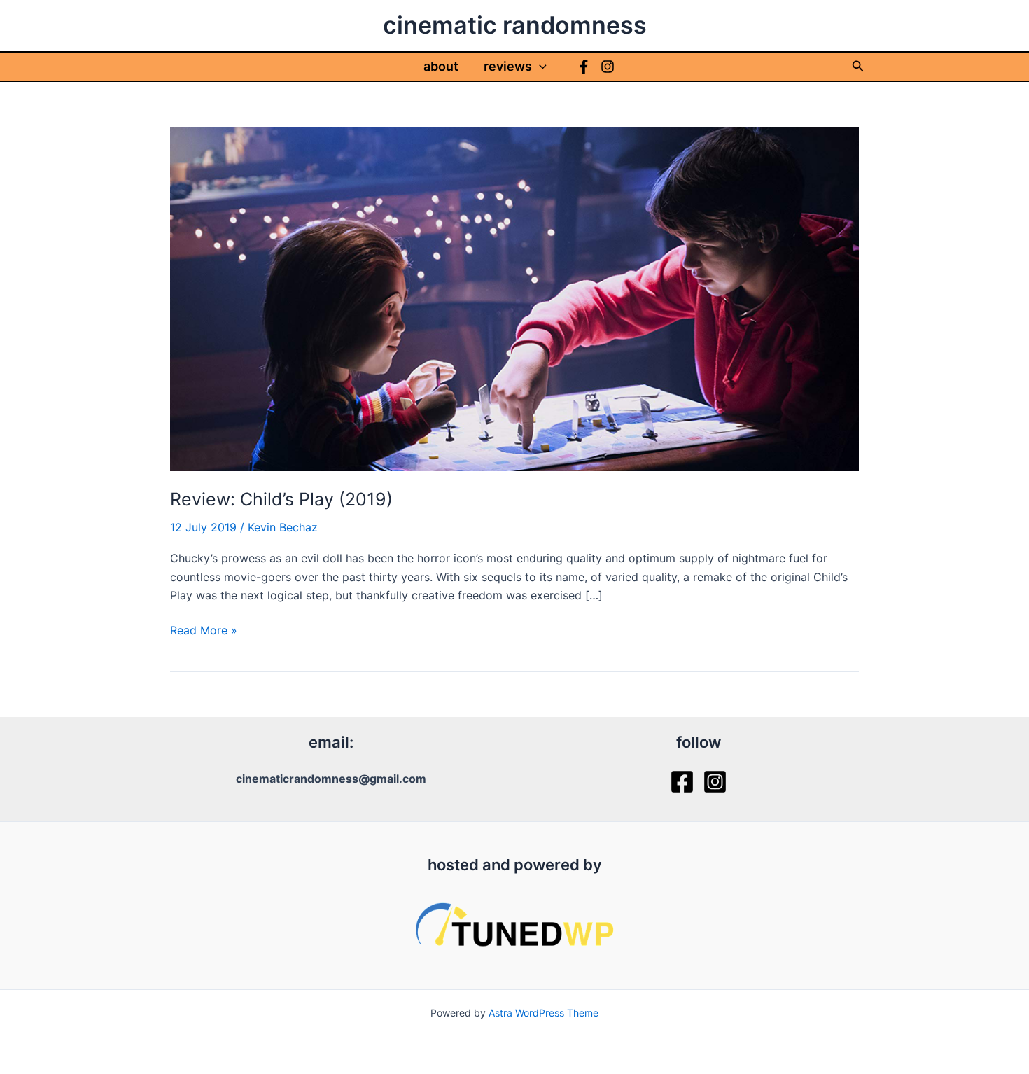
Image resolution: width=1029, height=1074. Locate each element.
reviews (508, 66)
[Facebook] (583, 66)
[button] (539, 67)
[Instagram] (607, 66)
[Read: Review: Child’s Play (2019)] (514, 298)
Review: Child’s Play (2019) (281, 499)
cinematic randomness (515, 25)
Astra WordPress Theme (543, 1013)
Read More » (203, 630)
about (441, 66)
